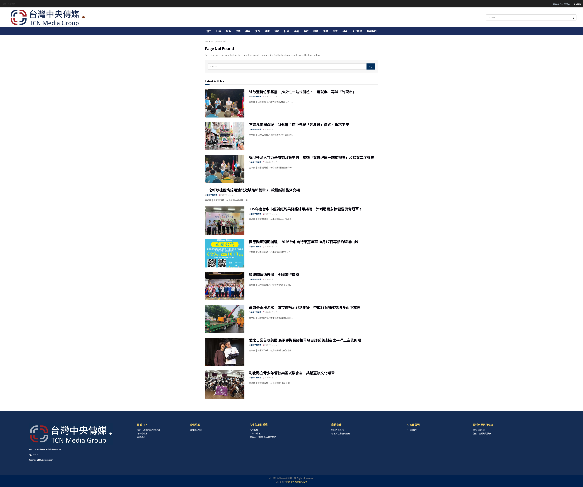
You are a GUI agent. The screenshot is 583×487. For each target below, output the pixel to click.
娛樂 (238, 31)
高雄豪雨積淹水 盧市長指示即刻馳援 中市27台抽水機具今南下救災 (304, 307)
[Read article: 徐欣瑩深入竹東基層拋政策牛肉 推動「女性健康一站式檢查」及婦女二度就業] (224, 169)
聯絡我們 (11, 3)
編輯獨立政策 (196, 429)
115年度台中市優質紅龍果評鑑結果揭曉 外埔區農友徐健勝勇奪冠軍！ (305, 208)
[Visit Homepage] (48, 17)
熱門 (208, 31)
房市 (306, 31)
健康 (267, 31)
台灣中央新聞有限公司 (296, 481)
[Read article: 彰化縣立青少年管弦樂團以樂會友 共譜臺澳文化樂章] (224, 384)
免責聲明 (254, 429)
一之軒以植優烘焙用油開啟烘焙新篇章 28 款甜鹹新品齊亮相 (252, 189)
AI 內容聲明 (412, 429)
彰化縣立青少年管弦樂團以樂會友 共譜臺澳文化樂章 (292, 372)
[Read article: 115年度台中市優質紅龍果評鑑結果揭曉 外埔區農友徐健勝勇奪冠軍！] (224, 220)
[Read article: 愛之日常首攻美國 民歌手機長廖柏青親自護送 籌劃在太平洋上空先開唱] (224, 352)
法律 (325, 31)
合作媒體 (357, 31)
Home (207, 41)
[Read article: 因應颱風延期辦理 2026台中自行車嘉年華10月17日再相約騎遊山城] (224, 253)
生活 (228, 31)
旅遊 (276, 31)
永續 (296, 31)
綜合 (247, 31)
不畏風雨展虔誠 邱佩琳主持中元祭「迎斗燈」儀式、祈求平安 (299, 124)
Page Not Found (219, 41)
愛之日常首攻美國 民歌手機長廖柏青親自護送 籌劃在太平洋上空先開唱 (305, 340)
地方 (218, 31)
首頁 (4, 3)
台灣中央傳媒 (256, 96)
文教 (257, 31)
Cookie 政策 (255, 433)
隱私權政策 (142, 433)
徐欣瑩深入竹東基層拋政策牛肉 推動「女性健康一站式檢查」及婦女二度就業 (311, 157)
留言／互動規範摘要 (340, 433)
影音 (335, 31)
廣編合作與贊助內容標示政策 (263, 437)
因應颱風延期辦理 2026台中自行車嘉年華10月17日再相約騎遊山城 (303, 241)
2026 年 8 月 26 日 (270, 246)
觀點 (315, 31)
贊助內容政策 (337, 429)
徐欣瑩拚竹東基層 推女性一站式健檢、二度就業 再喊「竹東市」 (302, 91)
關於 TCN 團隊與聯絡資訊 (148, 429)
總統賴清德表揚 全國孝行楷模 (274, 274)
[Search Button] (573, 17)
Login (578, 3)
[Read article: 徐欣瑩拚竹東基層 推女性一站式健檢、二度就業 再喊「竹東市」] (224, 103)
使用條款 (141, 437)
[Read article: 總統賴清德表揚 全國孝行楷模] (224, 286)
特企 (345, 31)
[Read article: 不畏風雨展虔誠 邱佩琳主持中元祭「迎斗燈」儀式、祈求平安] (224, 136)
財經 (286, 31)
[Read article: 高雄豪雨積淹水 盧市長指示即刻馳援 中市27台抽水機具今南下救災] (224, 319)
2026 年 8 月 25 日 (270, 96)
